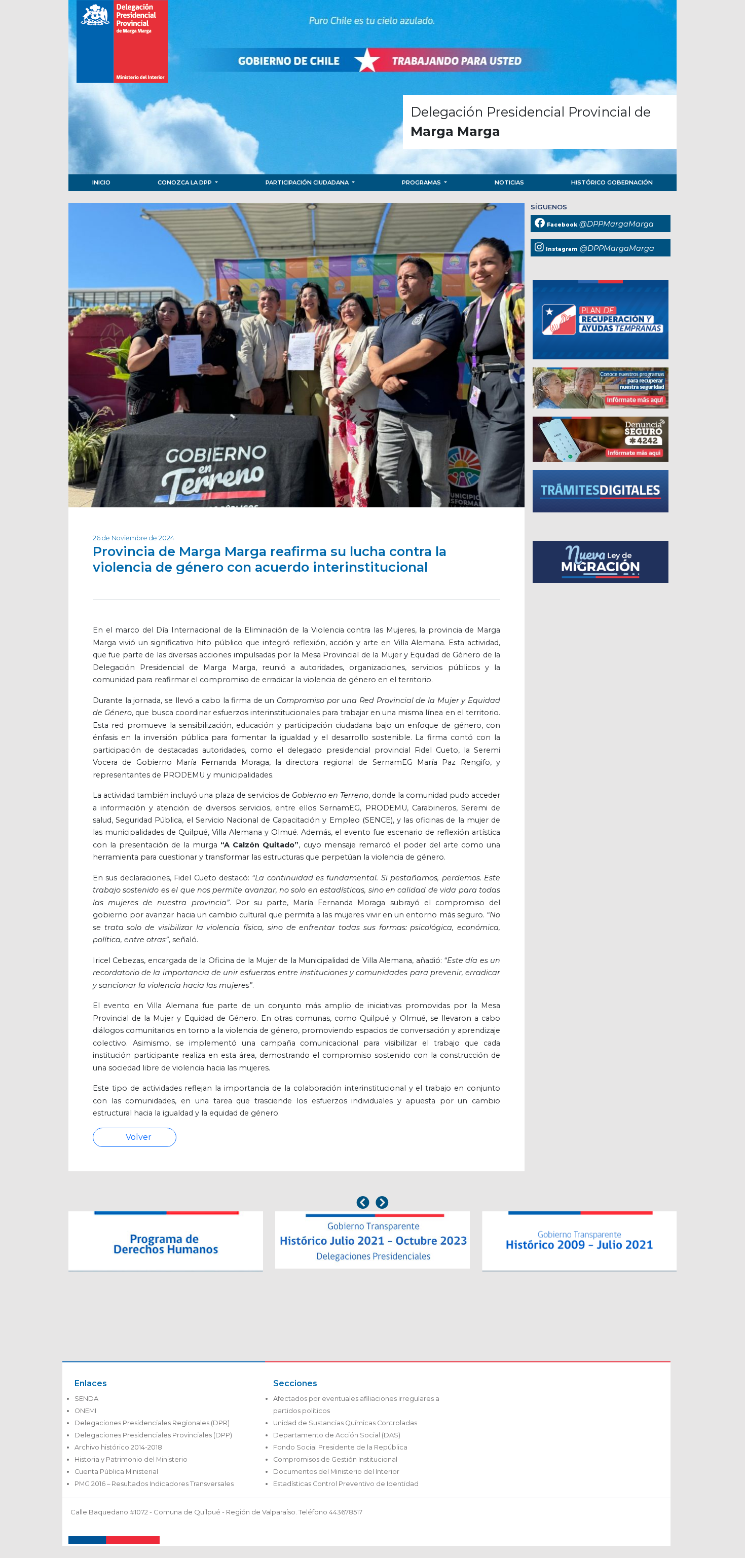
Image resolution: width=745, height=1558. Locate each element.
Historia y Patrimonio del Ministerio (131, 1459)
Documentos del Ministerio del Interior (336, 1471)
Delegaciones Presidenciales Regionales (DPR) (152, 1423)
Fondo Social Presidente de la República (340, 1447)
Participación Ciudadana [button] (308, 182)
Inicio (101, 182)
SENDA (86, 1398)
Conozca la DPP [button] (185, 182)
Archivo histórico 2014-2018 (118, 1447)
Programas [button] (422, 182)
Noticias (509, 182)
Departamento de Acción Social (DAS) (336, 1435)
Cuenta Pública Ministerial (116, 1471)
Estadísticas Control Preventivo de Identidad (346, 1484)
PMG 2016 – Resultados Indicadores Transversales (154, 1484)
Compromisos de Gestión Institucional (335, 1459)
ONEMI (85, 1411)
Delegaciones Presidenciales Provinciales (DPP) (153, 1435)
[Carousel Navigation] (372, 1203)
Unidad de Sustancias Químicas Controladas (345, 1423)
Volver (138, 1137)
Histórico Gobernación (612, 182)
